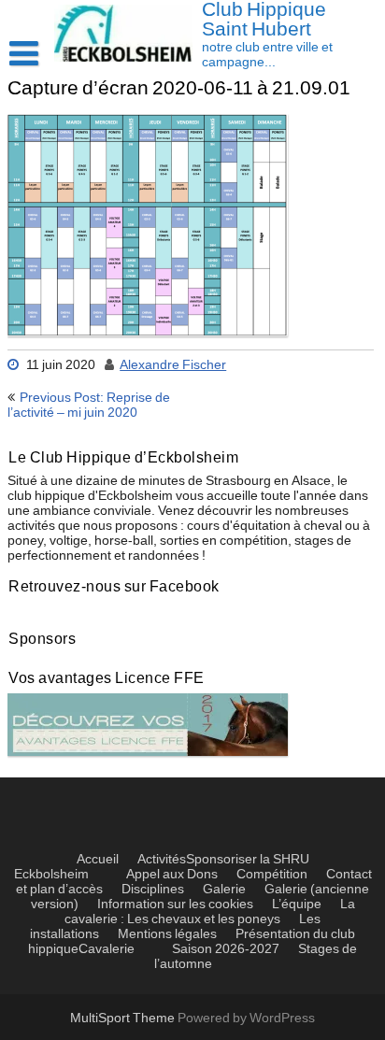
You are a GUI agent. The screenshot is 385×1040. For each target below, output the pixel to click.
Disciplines (152, 889)
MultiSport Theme (124, 1018)
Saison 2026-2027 (225, 949)
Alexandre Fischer (173, 365)
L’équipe (296, 904)
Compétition (271, 874)
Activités (161, 859)
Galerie (224, 889)
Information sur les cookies (175, 904)
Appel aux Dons (172, 874)
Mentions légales (167, 934)
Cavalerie (106, 949)
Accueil (98, 859)
